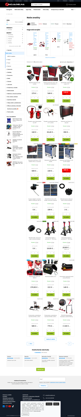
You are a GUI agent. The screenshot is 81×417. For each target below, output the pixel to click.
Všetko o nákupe (9, 0)
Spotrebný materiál (11, 99)
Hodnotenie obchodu (40, 350)
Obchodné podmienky (8, 398)
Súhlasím (56, 404)
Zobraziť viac (40, 369)
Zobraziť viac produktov (50, 57)
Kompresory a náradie (12, 87)
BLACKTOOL (15, 34)
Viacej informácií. (37, 411)
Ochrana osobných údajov (9, 401)
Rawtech (15, 40)
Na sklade (15, 29)
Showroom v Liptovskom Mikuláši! (31, 396)
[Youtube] (9, 406)
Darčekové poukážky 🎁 (12, 108)
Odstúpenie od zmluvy (8, 399)
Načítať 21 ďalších (50, 339)
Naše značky (9, 53)
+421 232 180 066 (49, 398)
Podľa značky (10, 111)
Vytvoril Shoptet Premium (71, 415)
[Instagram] (7, 406)
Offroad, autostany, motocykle (14, 105)
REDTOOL (15, 42)
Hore (31, 343)
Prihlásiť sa (43, 385)
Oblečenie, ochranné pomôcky (14, 93)
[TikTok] (13, 406)
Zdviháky (9, 72)
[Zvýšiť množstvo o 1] (38, 97)
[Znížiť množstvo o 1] (32, 97)
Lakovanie (9, 84)
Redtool (8, 59)
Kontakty (26, 0)
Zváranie (9, 81)
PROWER (15, 38)
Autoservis (9, 69)
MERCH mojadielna (11, 56)
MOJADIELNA (15, 36)
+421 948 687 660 (49, 400)
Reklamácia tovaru (7, 403)
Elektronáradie (10, 90)
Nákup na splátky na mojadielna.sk (31, 399)
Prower (8, 62)
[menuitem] (9, 10)
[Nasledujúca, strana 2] (69, 343)
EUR (58, 0)
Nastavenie (25, 414)
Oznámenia (25, 394)
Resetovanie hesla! (27, 398)
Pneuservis (9, 75)
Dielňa (8, 78)
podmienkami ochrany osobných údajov (57, 382)
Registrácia (71, 0)
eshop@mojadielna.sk (50, 395)
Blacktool (9, 66)
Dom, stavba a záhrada (12, 96)
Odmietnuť (49, 404)
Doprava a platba (18, 0)
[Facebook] (4, 406)
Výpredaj (9, 50)
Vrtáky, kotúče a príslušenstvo (14, 102)
